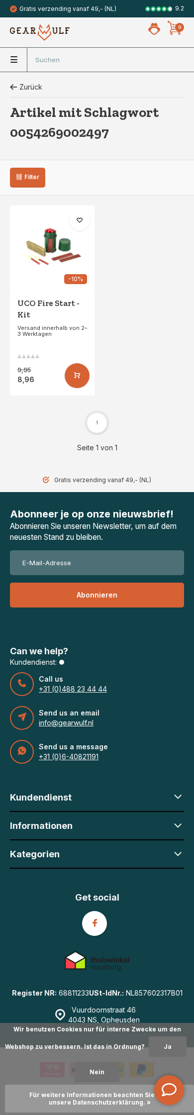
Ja (168, 1046)
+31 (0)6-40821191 (68, 756)
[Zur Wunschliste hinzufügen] (80, 220)
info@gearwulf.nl (66, 722)
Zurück (30, 87)
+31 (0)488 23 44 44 (73, 689)
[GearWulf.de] (40, 32)
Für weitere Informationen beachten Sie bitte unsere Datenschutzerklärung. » (99, 1098)
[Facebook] (94, 923)
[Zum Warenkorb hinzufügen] (77, 375)
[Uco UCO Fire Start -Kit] (52, 247)
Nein (97, 1072)
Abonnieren (97, 595)
